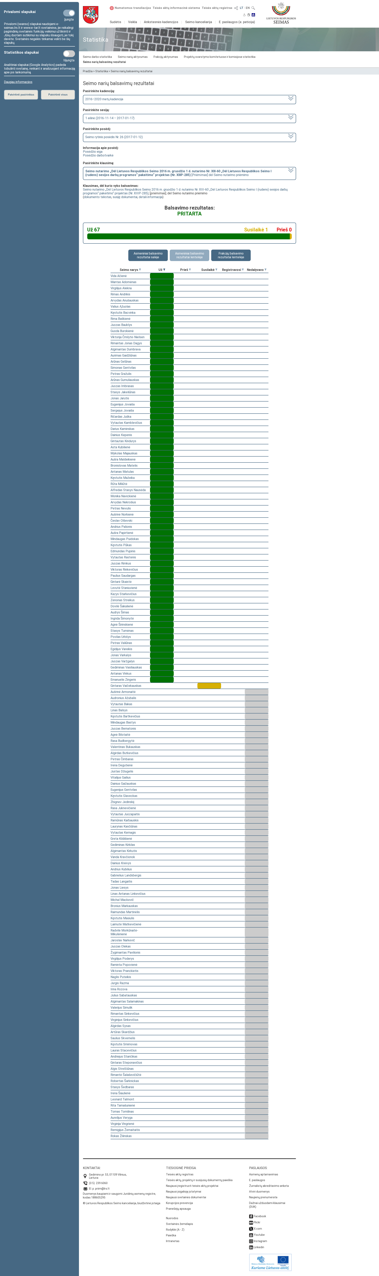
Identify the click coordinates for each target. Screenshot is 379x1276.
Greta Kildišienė (121, 839)
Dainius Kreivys (121, 863)
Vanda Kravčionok (123, 857)
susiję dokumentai (125, 197)
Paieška (171, 1235)
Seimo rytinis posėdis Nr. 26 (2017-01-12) (114, 137)
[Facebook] (251, 1216)
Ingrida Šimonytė (122, 618)
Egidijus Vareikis (121, 649)
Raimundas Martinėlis (125, 912)
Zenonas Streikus (123, 600)
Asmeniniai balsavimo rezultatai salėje (148, 255)
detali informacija (150, 197)
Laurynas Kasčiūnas (124, 826)
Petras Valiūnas (121, 643)
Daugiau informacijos (18, 82)
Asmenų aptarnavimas (263, 1174)
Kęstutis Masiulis (122, 918)
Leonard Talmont (122, 1099)
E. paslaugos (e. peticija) (237, 22)
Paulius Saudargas (123, 576)
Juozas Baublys (121, 325)
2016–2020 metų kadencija (104, 99)
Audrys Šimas (120, 612)
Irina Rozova (119, 989)
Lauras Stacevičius (124, 1050)
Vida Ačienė (119, 276)
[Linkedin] (251, 1247)
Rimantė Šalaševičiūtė (126, 1075)
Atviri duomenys (259, 1191)
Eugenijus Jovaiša (123, 404)
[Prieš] (190, 270)
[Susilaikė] (216, 270)
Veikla (132, 22)
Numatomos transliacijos (133, 8)
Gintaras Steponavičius (126, 1062)
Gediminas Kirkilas (123, 845)
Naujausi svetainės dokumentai (186, 1197)
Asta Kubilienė (120, 447)
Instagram (260, 1241)
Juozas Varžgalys (123, 661)
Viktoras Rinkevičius (124, 569)
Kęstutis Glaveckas (124, 796)
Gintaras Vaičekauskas (126, 686)
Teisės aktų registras (217, 8)
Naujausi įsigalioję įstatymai (183, 1191)
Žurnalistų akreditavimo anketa (269, 1185)
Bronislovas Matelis (124, 465)
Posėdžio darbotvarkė (98, 155)
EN (248, 8)
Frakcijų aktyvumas (166, 56)
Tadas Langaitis (121, 881)
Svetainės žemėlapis (179, 1223)
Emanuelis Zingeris (123, 680)
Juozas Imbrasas (122, 386)
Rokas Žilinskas (121, 1136)
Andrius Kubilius (121, 869)
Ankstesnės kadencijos (161, 22)
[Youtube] (251, 1234)
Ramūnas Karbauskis (125, 820)
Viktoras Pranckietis (124, 971)
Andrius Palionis (121, 527)
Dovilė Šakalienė (122, 606)
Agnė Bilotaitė (120, 735)
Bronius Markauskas (124, 906)
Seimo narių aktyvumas (133, 56)
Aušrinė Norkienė (122, 514)
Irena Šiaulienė (120, 1093)
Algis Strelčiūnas (122, 1069)
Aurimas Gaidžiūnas (124, 355)
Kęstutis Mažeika (123, 478)
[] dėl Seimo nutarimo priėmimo (178, 173)
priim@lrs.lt (102, 1188)
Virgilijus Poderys (122, 959)
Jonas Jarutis (120, 398)
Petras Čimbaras (122, 759)
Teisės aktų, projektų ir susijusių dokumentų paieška (199, 1180)
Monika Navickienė (123, 496)
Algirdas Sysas (121, 1026)
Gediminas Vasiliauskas (126, 667)
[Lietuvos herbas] (90, 15)
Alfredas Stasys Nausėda (128, 490)
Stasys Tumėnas (122, 631)
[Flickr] (251, 1222)
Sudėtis (115, 22)
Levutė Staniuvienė (124, 588)
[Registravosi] (243, 270)
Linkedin (259, 1247)
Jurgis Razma (120, 983)
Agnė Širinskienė (122, 624)
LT (241, 8)
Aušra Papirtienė (122, 533)
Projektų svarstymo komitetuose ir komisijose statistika (219, 56)
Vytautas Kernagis (123, 832)
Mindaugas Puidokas (125, 539)
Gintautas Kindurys (123, 441)
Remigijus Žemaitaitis (125, 1130)
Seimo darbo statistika (97, 56)
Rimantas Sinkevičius (125, 1014)
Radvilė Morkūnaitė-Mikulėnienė (124, 932)
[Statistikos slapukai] (69, 53)
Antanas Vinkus (121, 673)
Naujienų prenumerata (263, 1197)
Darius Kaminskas (122, 429)
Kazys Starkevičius (124, 594)
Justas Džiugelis (122, 771)
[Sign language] (248, 15)
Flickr (257, 1222)
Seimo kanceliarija (198, 22)
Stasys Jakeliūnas (123, 392)
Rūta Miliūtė (119, 484)
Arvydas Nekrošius (123, 502)
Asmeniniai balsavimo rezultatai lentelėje (189, 255)
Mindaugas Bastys (123, 722)
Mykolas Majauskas (124, 453)
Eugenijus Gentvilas (124, 790)
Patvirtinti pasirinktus (21, 94)
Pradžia (88, 71)
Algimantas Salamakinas (127, 1001)
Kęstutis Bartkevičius (125, 716)
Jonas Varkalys (121, 655)
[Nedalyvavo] (265, 270)
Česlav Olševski (121, 520)
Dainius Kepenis (121, 435)
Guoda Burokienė (122, 331)
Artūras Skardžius (123, 1032)
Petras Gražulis (121, 374)
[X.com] (251, 1228)
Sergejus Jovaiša (122, 410)
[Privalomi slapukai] (69, 13)
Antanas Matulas (122, 472)
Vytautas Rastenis (123, 557)
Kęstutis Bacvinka (123, 313)
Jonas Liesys (120, 887)
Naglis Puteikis (121, 977)
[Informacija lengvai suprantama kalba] (253, 15)
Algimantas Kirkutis (124, 851)
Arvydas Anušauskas (125, 300)
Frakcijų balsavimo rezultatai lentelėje (231, 255)
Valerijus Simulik (121, 1007)
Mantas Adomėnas (123, 282)
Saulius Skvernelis (123, 1038)
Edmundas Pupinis (123, 551)
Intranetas (172, 1241)
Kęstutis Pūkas (121, 545)
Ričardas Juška (121, 416)
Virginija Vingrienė (122, 1124)
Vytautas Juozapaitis (125, 814)
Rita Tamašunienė (123, 1105)
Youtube (259, 1234)
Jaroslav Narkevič (123, 940)
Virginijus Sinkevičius (124, 1020)
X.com (258, 1228)
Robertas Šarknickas (125, 1081)
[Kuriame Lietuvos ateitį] (270, 1270)
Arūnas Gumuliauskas (125, 380)
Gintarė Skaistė (121, 582)
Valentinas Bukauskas (125, 747)
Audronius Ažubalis (123, 698)
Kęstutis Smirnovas (124, 1044)
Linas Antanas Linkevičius (128, 894)
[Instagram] (251, 1241)
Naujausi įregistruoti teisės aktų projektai (192, 1185)
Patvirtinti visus (58, 94)
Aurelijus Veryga (121, 1118)
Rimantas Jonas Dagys (126, 343)
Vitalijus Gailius (121, 777)
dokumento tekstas (97, 197)
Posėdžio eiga (92, 152)
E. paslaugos (257, 1180)
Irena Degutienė (122, 765)
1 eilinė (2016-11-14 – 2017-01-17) (109, 118)
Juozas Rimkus (121, 563)
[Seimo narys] (140, 270)
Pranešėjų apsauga (178, 1208)
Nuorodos (172, 1218)
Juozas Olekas (121, 946)
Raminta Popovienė (124, 965)
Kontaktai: (92, 1168)
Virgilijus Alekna (121, 288)
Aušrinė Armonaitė (123, 692)
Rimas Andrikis (120, 294)
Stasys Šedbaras (122, 1087)
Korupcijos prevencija (179, 1203)
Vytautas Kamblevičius (126, 423)
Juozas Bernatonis (123, 728)
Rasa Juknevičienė (123, 808)
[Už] (164, 270)
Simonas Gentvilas (123, 368)
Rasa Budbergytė (122, 741)
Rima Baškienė (120, 319)
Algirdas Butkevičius (124, 753)
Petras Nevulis (121, 508)
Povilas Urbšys (121, 637)
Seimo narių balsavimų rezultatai (104, 62)
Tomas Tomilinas (122, 1111)
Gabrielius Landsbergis (126, 875)
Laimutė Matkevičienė (126, 924)
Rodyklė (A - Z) (175, 1229)
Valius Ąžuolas (120, 306)
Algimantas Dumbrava (126, 349)
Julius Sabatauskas (124, 995)
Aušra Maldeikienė (123, 459)
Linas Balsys (119, 710)
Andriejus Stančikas (124, 1056)
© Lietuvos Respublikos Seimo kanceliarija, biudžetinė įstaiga (121, 1203)
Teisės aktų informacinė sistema (176, 8)
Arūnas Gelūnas (121, 361)
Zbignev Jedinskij (122, 802)
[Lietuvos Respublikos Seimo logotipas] (281, 13)
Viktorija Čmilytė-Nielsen (127, 337)
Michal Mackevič (122, 900)
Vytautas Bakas (121, 704)
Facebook (260, 1216)
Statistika (101, 71)
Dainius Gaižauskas (123, 783)
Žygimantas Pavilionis (125, 952)
